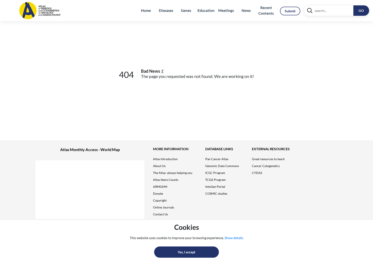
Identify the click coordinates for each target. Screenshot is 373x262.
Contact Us (160, 214)
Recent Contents (266, 10)
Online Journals (163, 207)
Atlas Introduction (165, 159)
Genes (186, 10)
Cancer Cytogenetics (266, 166)
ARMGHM (160, 186)
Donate (158, 193)
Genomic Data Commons (222, 166)
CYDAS (257, 173)
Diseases (166, 10)
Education (206, 10)
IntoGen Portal (215, 186)
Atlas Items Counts (165, 180)
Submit (290, 11)
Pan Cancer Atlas (216, 159)
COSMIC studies (216, 193)
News (246, 10)
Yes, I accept (186, 252)
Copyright (160, 200)
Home (146, 10)
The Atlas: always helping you (172, 173)
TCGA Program (215, 180)
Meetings (226, 10)
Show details (233, 238)
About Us (159, 166)
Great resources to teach (268, 159)
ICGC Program (215, 173)
